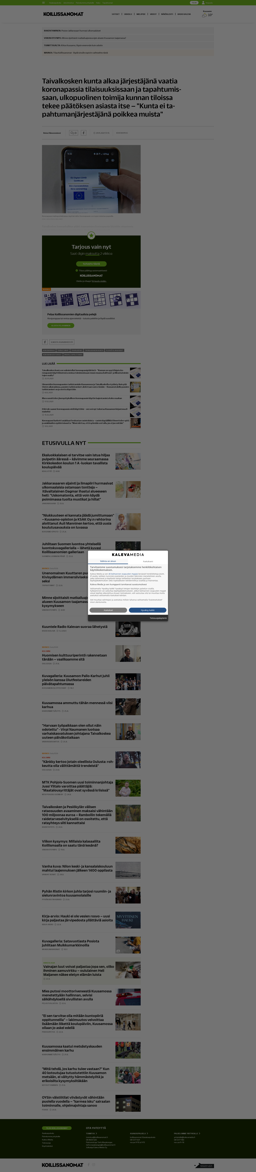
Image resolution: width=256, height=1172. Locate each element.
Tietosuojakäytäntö (158, 618)
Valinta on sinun (108, 561)
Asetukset (108, 610)
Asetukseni (148, 561)
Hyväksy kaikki (148, 610)
